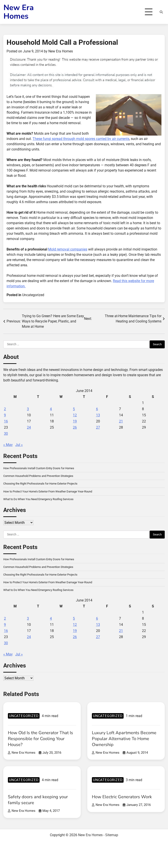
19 (75, 421)
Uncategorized (33, 295)
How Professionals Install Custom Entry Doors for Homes (38, 468)
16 (6, 421)
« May (8, 445)
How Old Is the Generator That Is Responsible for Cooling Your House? (40, 739)
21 (121, 421)
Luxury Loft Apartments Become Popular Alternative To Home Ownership (124, 739)
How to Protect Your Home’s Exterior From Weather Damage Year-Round (47, 491)
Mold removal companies (67, 249)
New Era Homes (19, 11)
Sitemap (111, 835)
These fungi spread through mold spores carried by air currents (81, 139)
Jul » (19, 445)
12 (75, 415)
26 (75, 427)
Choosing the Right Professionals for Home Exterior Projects (40, 483)
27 (98, 427)
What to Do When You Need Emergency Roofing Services (38, 499)
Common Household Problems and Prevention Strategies (38, 476)
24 (29, 427)
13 (98, 415)
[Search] (161, 12)
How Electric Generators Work (122, 797)
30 (6, 433)
